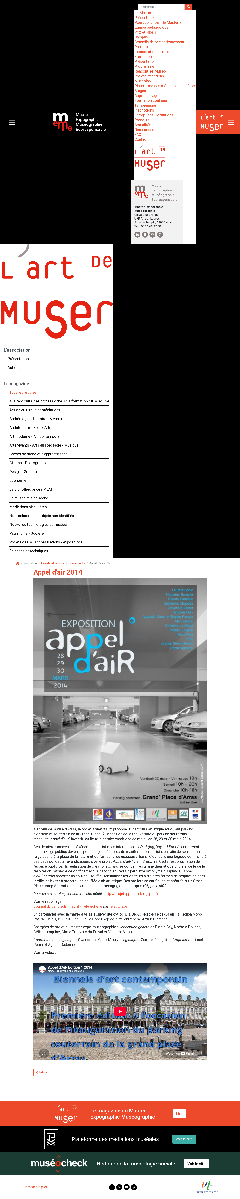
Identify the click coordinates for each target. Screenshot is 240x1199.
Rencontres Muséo (150, 71)
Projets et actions (149, 76)
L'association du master (154, 51)
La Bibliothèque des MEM (30, 489)
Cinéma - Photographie (28, 463)
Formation (143, 56)
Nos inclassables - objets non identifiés (41, 515)
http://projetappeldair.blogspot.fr (131, 893)
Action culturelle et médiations (34, 410)
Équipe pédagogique (151, 27)
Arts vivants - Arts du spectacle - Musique (44, 445)
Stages (140, 90)
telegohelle (118, 906)
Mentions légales (36, 1187)
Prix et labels (145, 32)
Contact (141, 139)
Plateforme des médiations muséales (165, 86)
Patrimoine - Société (26, 533)
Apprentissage (146, 95)
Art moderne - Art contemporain (35, 436)
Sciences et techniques (28, 551)
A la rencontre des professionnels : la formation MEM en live (59, 401)
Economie (17, 480)
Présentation (145, 17)
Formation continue (150, 100)
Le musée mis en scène (28, 498)
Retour (42, 1072)
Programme (144, 66)
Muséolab (142, 81)
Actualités (142, 125)
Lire (179, 1113)
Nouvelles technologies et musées (38, 524)
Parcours (141, 120)
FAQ (137, 134)
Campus (141, 37)
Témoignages (145, 105)
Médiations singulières (28, 507)
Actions (14, 367)
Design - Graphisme (25, 471)
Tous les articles (23, 392)
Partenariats (144, 47)
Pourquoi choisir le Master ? (157, 22)
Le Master (142, 12)
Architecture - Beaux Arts (30, 427)
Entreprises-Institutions (153, 115)
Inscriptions (144, 110)
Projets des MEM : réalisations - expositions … (47, 542)
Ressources (144, 129)
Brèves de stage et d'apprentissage (38, 454)
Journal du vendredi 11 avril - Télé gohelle (67, 906)
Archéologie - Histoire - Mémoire (37, 419)
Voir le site (184, 1139)
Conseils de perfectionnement (159, 42)
